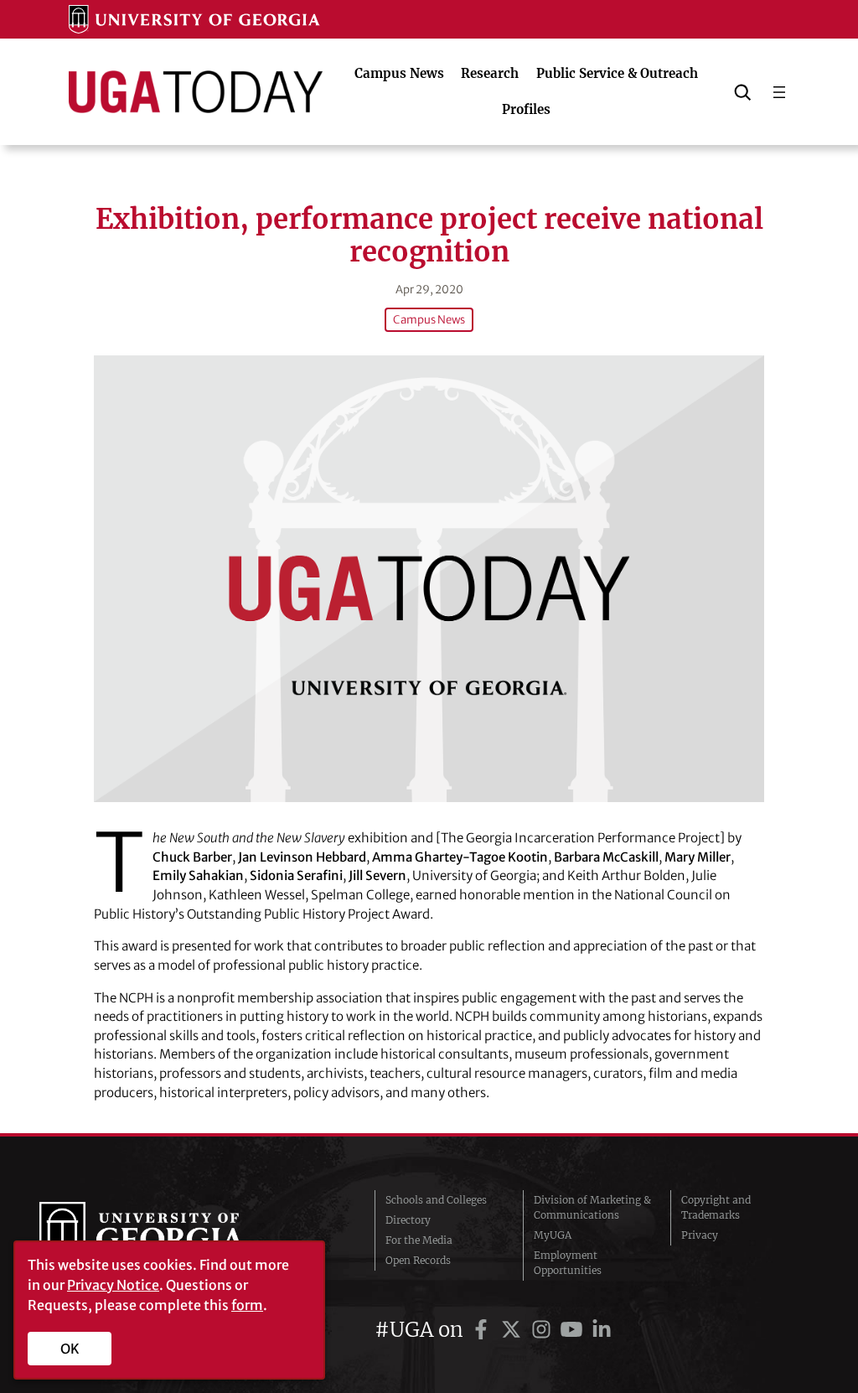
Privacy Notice (113, 1284)
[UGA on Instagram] (544, 1330)
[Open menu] (779, 92)
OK (70, 1348)
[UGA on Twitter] (514, 1330)
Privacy (699, 1235)
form (247, 1305)
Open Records (418, 1260)
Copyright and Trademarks (716, 1207)
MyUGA (552, 1235)
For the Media (418, 1240)
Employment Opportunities (568, 1262)
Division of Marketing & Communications (592, 1207)
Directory (408, 1220)
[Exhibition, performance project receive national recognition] (429, 578)
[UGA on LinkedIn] (601, 1330)
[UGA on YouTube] (574, 1330)
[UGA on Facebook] (483, 1330)
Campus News (429, 320)
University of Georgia (165, 1235)
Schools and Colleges (436, 1200)
